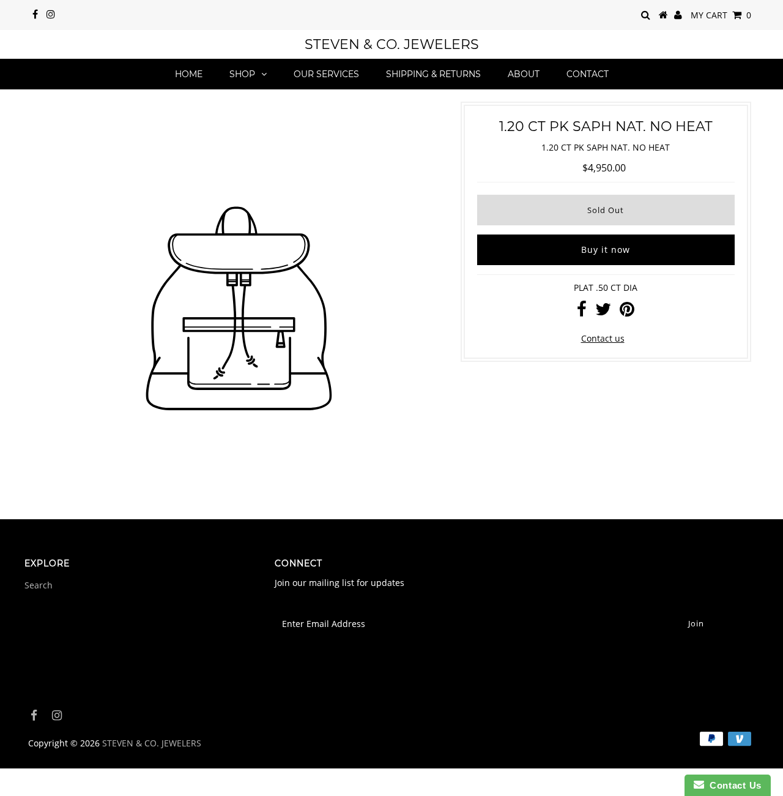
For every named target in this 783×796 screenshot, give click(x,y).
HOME (188, 74)
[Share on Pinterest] (627, 312)
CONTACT (587, 74)
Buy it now (605, 249)
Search (38, 585)
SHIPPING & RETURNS (433, 74)
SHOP (242, 74)
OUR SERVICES (326, 74)
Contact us (603, 338)
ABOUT (524, 74)
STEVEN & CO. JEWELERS (392, 44)
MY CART (721, 15)
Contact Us (733, 785)
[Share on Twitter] (603, 312)
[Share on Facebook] (582, 312)
